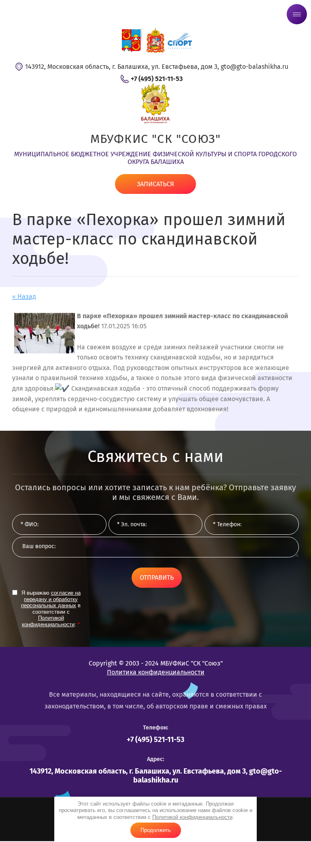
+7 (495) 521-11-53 (157, 79)
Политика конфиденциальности (155, 672)
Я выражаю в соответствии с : (51, 608)
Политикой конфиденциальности (192, 817)
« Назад (24, 296)
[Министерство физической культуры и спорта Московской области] (155, 40)
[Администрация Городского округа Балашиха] (131, 40)
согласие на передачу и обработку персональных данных (51, 599)
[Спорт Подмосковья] (180, 40)
